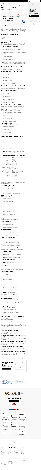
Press (1, 453)
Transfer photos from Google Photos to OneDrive (24, 463)
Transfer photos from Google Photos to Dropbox (24, 461)
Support (2, 454)
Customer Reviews (16, 452)
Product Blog (15, 453)
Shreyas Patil (4, 9)
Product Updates (9, 452)
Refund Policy (2, 451)
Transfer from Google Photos (10, 458)
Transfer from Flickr (10, 459)
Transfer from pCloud (10, 463)
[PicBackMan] (3, 1)
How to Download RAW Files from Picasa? (20, 381)
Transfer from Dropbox (10, 461)
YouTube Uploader (3, 463)
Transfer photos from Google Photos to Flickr (24, 458)
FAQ (21, 451)
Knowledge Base (22, 453)
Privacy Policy (2, 450)
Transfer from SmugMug (10, 460)
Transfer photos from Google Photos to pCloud (24, 464)
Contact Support (3, 452)
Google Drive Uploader (3, 464)
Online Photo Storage (10, 450)
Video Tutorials (22, 450)
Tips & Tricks (22, 452)
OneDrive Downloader (16, 462)
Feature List (15, 451)
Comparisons (9, 451)
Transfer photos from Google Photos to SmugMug (24, 460)
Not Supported (15, 454)
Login (8, 453)
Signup (8, 454)
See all (21, 465)
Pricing (15, 450)
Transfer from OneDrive (10, 462)
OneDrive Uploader (3, 462)
